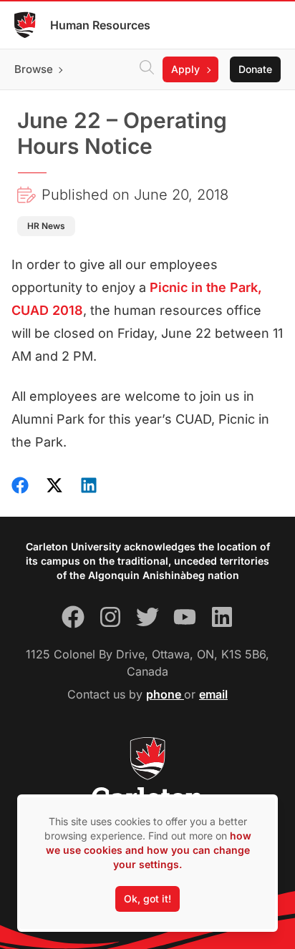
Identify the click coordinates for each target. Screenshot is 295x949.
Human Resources (100, 25)
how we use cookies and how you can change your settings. (148, 849)
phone (165, 694)
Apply (185, 69)
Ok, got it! (147, 898)
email (213, 694)
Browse (33, 69)
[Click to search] (147, 69)
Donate (255, 69)
